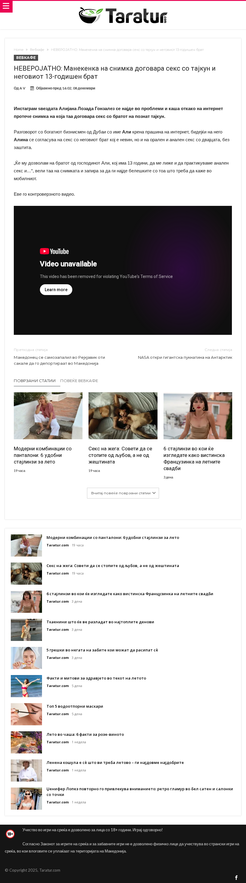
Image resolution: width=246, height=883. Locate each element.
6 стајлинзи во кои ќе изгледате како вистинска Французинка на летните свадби (194, 458)
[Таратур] (123, 6)
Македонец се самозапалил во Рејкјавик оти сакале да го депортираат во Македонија (59, 356)
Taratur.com (57, 545)
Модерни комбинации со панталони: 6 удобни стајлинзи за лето (43, 455)
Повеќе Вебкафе (79, 380)
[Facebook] (236, 878)
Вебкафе (37, 50)
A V (23, 88)
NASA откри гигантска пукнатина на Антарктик (185, 353)
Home (18, 50)
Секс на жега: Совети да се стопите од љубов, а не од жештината (120, 455)
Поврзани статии (35, 380)
